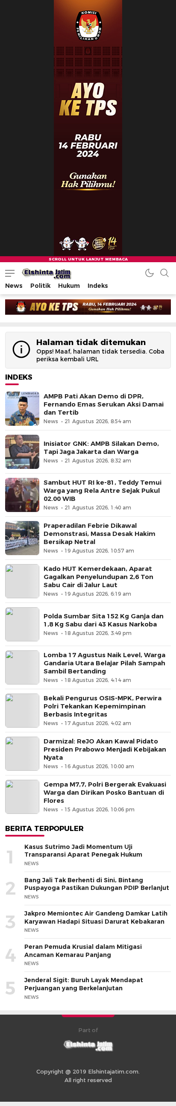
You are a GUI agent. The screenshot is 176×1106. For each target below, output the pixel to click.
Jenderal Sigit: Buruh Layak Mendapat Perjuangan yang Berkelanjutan (83, 984)
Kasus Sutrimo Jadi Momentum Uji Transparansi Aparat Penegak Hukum (83, 850)
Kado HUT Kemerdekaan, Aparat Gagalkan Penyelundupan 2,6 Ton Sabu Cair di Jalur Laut (98, 577)
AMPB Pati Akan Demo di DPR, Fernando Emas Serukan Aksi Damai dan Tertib (104, 404)
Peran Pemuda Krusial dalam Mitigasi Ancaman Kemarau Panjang (83, 950)
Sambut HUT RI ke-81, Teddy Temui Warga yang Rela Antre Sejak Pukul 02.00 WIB (102, 491)
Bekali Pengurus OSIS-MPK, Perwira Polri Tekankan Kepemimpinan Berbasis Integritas (102, 706)
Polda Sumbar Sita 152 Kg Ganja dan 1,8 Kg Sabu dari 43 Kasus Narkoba (104, 620)
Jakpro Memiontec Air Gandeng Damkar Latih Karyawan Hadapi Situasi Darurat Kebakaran (95, 917)
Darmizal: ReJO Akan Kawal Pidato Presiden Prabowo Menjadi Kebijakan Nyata (105, 749)
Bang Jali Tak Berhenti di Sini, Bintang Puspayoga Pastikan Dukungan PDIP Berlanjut (96, 884)
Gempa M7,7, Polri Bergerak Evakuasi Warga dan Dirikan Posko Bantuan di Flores (105, 793)
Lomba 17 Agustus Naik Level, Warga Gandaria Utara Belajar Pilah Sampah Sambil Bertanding (104, 663)
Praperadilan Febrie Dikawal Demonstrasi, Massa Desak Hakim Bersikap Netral (99, 534)
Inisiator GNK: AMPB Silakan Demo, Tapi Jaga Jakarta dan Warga (101, 448)
